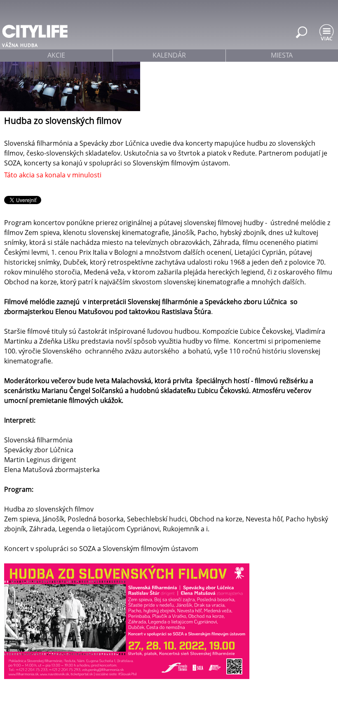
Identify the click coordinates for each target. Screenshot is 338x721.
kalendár (169, 55)
